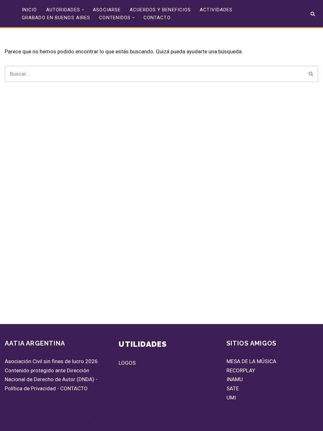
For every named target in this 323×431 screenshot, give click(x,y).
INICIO (29, 10)
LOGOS (127, 363)
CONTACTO (157, 18)
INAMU (234, 379)
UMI (231, 397)
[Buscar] (312, 13)
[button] (83, 10)
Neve (10, 422)
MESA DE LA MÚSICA (251, 361)
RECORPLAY (240, 370)
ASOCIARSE (107, 10)
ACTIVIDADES (216, 10)
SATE (232, 388)
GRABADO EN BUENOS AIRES (56, 18)
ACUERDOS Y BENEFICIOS (160, 10)
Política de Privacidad (30, 388)
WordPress (79, 422)
